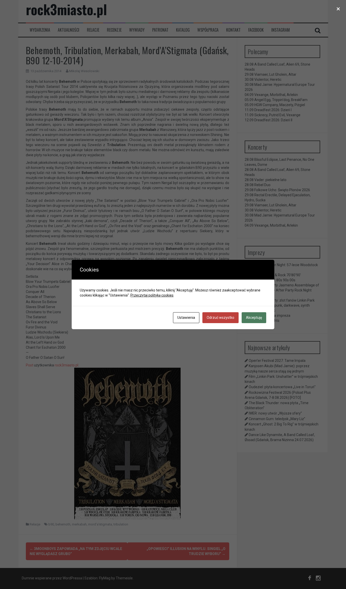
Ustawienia (186, 318)
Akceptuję (254, 318)
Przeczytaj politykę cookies (152, 295)
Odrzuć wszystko (220, 318)
